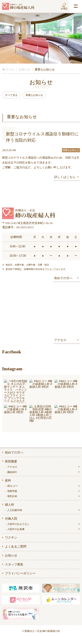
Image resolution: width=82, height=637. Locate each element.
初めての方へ (63, 278)
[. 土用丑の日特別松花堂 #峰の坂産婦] (41, 416)
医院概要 (11, 461)
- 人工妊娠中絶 (14, 510)
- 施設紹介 (11, 472)
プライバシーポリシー (20, 573)
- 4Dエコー (12, 486)
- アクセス (11, 466)
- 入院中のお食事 (15, 529)
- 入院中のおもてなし (18, 524)
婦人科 (9, 504)
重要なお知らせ (71, 150)
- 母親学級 (11, 491)
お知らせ (11, 555)
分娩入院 (11, 518)
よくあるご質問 (15, 546)
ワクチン (11, 537)
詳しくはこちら (65, 177)
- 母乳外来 (11, 496)
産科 (8, 480)
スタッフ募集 (14, 564)
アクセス (60, 340)
